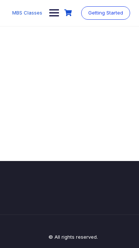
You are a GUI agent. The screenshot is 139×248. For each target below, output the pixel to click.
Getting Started (105, 13)
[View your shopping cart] (69, 12)
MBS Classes (27, 13)
